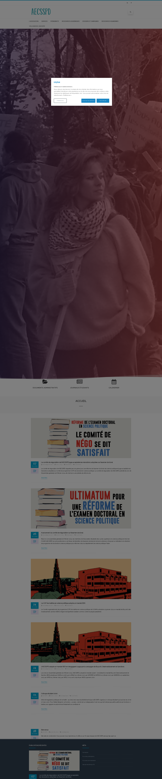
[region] (81, 92)
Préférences (60, 100)
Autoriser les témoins (88, 100)
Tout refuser (102, 100)
